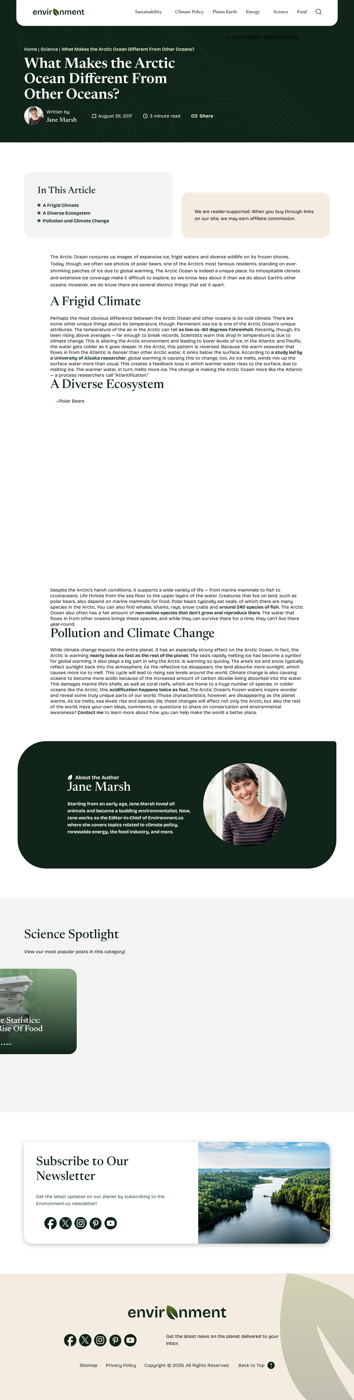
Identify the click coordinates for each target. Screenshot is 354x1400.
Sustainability (148, 12)
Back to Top (251, 1365)
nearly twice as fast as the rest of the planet (139, 655)
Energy (253, 12)
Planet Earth (225, 12)
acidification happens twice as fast (148, 689)
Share (206, 116)
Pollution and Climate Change (76, 221)
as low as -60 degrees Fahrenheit (216, 329)
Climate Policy (189, 12)
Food (302, 12)
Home (30, 49)
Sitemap (88, 1365)
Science (280, 12)
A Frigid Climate (61, 205)
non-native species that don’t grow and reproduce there (197, 613)
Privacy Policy (121, 1365)
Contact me (90, 712)
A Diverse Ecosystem (66, 213)
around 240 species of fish (249, 607)
